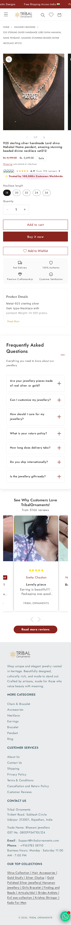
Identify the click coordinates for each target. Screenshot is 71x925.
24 (36, 192)
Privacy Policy (16, 774)
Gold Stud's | (16, 878)
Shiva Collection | (19, 873)
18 (6, 192)
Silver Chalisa (35, 878)
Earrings (13, 721)
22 (26, 192)
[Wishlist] (51, 15)
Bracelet (12, 727)
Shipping (7, 164)
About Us (13, 757)
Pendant (12, 733)
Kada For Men (16, 902)
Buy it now (35, 237)
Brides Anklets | (48, 893)
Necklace (13, 715)
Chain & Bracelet (18, 704)
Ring (10, 739)
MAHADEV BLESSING (24, 27)
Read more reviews (35, 629)
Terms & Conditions (20, 780)
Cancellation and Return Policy (28, 786)
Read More (13, 321)
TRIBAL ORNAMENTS (40, 917)
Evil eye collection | (21, 898)
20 (16, 192)
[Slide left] (27, 137)
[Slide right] (44, 137)
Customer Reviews (19, 792)
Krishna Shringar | (47, 898)
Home (6, 27)
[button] (6, 14)
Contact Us (14, 763)
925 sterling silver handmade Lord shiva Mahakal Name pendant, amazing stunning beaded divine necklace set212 (32, 38)
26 (46, 192)
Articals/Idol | (28, 893)
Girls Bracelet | (33, 887)
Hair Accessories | (44, 873)
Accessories (15, 709)
